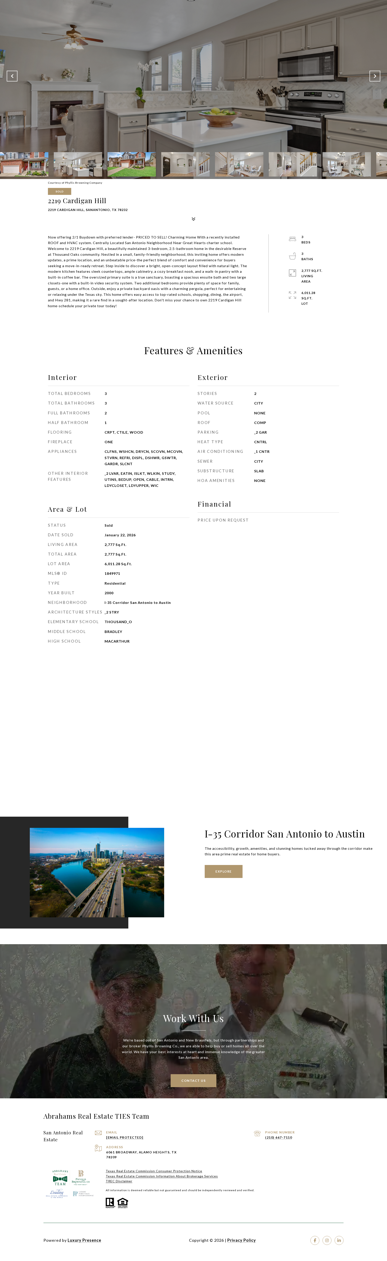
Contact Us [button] (193, 1080)
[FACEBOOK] (314, 1240)
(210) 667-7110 (278, 1137)
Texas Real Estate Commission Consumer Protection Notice (154, 1171)
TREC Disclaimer (119, 1181)
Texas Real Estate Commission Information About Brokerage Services (162, 1176)
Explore (223, 871)
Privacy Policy (241, 1240)
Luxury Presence (84, 1240)
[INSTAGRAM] (326, 1240)
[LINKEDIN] (339, 1240)
